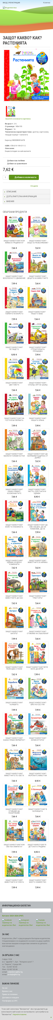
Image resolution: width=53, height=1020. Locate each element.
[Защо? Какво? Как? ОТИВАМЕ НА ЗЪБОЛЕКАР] (37, 617)
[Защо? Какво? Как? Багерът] (14, 617)
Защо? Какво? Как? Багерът (14, 632)
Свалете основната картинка (18, 119)
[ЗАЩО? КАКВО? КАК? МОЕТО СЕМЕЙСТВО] (37, 866)
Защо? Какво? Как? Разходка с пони (14, 668)
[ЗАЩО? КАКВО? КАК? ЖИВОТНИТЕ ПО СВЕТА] (14, 759)
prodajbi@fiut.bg (14, 975)
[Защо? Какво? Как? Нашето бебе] (37, 297)
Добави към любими (16, 161)
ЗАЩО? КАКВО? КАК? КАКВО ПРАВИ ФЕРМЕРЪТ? (14, 739)
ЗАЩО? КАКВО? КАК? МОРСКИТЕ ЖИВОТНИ (37, 775)
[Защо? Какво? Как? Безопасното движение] (14, 262)
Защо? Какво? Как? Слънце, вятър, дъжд (37, 384)
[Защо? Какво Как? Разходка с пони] (14, 653)
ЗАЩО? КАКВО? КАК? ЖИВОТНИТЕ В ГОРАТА (14, 881)
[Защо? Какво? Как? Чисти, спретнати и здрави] (37, 475)
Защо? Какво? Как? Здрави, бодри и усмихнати (14, 562)
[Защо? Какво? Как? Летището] (14, 333)
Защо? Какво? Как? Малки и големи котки (14, 455)
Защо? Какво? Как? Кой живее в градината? (14, 242)
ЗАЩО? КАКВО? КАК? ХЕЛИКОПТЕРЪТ (37, 739)
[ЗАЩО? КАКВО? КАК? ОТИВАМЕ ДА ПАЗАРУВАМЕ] (14, 795)
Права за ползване (9, 994)
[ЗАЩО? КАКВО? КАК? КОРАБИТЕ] (14, 688)
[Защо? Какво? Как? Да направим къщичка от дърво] (37, 439)
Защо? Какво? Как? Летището (14, 348)
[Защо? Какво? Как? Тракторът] (37, 581)
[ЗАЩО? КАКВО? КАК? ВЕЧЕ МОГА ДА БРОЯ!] (37, 653)
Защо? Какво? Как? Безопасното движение (14, 277)
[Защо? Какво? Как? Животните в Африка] (37, 546)
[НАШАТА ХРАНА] (37, 404)
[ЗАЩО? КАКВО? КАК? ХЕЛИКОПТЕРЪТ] (37, 723)
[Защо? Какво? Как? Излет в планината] (14, 510)
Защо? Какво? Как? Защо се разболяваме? (37, 242)
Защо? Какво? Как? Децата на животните (37, 277)
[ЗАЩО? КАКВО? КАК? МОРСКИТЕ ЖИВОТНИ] (37, 759)
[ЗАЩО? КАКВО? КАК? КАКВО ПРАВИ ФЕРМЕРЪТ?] (14, 723)
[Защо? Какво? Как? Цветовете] (14, 368)
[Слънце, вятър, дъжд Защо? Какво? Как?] (37, 368)
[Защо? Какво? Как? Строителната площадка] (37, 333)
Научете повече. (20, 1014)
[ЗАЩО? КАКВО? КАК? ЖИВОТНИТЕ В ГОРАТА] (14, 866)
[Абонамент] (49, 910)
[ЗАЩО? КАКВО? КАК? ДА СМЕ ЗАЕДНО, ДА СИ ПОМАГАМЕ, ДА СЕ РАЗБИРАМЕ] (37, 510)
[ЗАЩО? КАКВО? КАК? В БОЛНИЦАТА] (37, 795)
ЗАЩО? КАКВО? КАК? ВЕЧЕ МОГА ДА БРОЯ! (37, 668)
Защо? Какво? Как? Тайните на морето (14, 313)
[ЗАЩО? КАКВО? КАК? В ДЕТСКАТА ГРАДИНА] (37, 830)
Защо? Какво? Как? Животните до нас (14, 597)
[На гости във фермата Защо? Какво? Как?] (14, 404)
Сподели (34, 186)
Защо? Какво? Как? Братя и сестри (37, 704)
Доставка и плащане (10, 998)
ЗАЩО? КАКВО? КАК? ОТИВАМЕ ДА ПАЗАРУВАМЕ (14, 811)
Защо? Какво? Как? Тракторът (37, 597)
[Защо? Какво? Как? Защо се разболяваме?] (37, 226)
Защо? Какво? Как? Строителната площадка (37, 349)
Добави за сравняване (17, 163)
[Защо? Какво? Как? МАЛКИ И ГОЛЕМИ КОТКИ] (14, 439)
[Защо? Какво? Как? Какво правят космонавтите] (14, 475)
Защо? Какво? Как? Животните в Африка (37, 562)
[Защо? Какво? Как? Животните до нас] (14, 581)
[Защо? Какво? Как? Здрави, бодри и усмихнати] (14, 546)
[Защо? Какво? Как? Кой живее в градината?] (14, 226)
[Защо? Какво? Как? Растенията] (10, 111)
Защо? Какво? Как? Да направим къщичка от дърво (37, 456)
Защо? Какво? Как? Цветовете (14, 384)
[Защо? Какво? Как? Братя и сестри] (37, 688)
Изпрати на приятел (42, 186)
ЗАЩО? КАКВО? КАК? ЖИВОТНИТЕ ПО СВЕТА (14, 775)
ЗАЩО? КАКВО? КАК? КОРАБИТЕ (14, 704)
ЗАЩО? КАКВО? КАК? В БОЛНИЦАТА (37, 810)
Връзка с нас (7, 991)
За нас (4, 988)
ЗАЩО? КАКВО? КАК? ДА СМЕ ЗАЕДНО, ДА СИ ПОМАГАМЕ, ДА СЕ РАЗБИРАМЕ (38, 528)
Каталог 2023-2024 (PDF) (12, 916)
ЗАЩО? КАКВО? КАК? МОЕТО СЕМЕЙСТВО (37, 881)
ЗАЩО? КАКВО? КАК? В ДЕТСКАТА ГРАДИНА (37, 846)
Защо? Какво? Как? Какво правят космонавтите (14, 491)
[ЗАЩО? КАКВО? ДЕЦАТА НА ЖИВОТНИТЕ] (37, 262)
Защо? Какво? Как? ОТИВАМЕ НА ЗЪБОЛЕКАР (37, 632)
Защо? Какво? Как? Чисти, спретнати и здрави (37, 491)
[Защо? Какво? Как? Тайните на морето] (14, 297)
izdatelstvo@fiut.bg (15, 972)
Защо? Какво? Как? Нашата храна (37, 419)
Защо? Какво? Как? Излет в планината (14, 526)
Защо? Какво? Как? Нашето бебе (37, 313)
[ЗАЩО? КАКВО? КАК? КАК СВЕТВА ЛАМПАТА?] (14, 830)
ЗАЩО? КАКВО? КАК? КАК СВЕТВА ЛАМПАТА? (14, 846)
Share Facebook (47, 186)
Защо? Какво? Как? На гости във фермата (14, 419)
